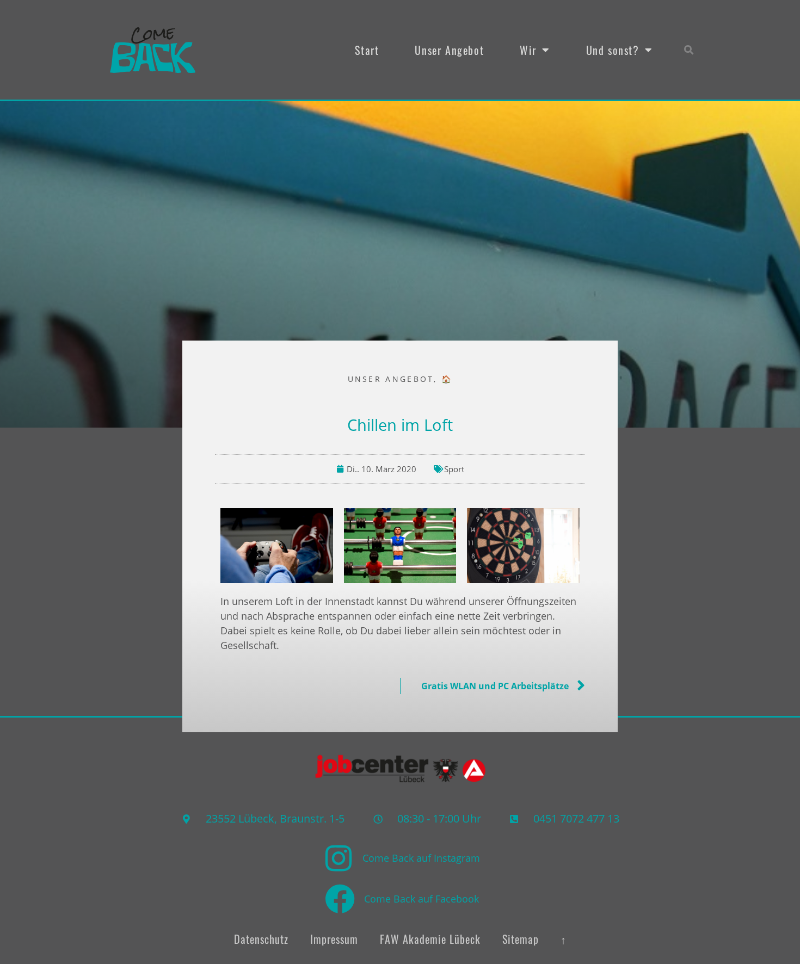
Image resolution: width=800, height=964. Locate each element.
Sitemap (520, 939)
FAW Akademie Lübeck (430, 939)
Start (367, 50)
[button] (689, 49)
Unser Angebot (449, 50)
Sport (454, 469)
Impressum (334, 939)
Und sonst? (612, 50)
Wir (528, 50)
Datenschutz (261, 939)
